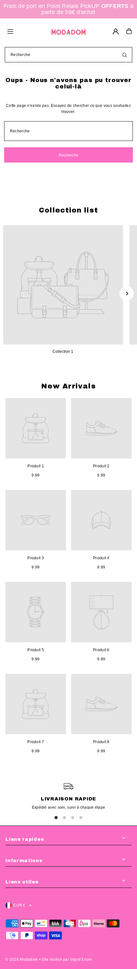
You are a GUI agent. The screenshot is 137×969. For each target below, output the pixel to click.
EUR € (19, 905)
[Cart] (129, 31)
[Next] (126, 293)
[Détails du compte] (116, 31)
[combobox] (68, 54)
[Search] (124, 54)
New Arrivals (68, 386)
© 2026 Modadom (21, 959)
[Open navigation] (25, 30)
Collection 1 (63, 351)
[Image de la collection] (63, 285)
